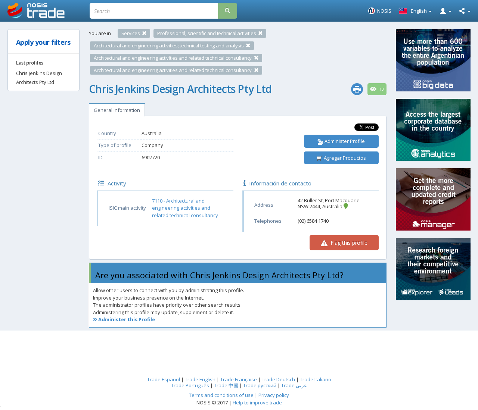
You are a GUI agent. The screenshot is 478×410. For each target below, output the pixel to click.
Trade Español (163, 379)
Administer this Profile (126, 319)
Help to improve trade (257, 402)
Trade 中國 (226, 385)
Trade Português (190, 385)
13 (381, 89)
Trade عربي (294, 385)
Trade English (200, 379)
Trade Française (238, 379)
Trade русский (259, 385)
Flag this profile (348, 242)
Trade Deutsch (278, 379)
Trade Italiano (315, 379)
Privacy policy (273, 395)
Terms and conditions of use (221, 395)
